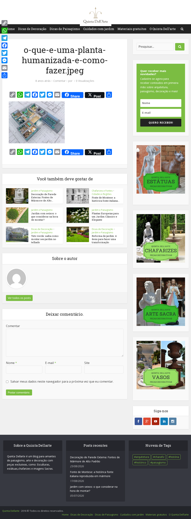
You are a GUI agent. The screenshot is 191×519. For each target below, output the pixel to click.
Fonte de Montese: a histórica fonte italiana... (105, 199)
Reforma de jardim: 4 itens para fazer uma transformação (104, 239)
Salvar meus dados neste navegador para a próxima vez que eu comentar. (61, 381)
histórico (141, 462)
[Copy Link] (4, 23)
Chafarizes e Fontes (102, 190)
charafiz (159, 457)
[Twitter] (4, 53)
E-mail (50, 363)
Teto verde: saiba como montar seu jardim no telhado (45, 239)
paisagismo (159, 462)
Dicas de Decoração (32, 29)
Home (10, 29)
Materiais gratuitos (132, 29)
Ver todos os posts (19, 298)
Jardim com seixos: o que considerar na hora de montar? (44, 216)
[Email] (4, 68)
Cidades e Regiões (101, 194)
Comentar (59, 81)
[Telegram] (4, 38)
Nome (11, 363)
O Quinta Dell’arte (163, 29)
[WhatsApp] (4, 30)
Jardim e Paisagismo (42, 190)
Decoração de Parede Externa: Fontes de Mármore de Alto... (43, 197)
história (174, 457)
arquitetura (142, 457)
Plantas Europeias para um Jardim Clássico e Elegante (105, 216)
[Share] (4, 75)
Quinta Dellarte (10, 510)
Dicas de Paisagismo (65, 29)
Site (87, 363)
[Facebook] (4, 45)
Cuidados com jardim (98, 29)
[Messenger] (4, 60)
